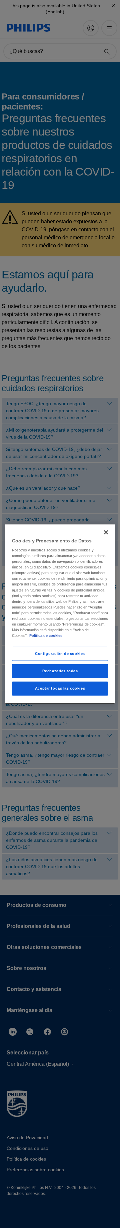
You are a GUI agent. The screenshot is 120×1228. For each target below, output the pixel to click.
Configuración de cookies (60, 654)
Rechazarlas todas (60, 671)
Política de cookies (45, 636)
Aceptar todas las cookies (60, 688)
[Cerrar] (106, 532)
